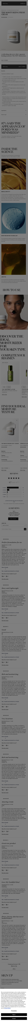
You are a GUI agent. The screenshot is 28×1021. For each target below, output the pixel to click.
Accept (14, 1018)
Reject (14, 1014)
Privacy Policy (7, 1008)
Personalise (14, 1010)
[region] (14, 1005)
